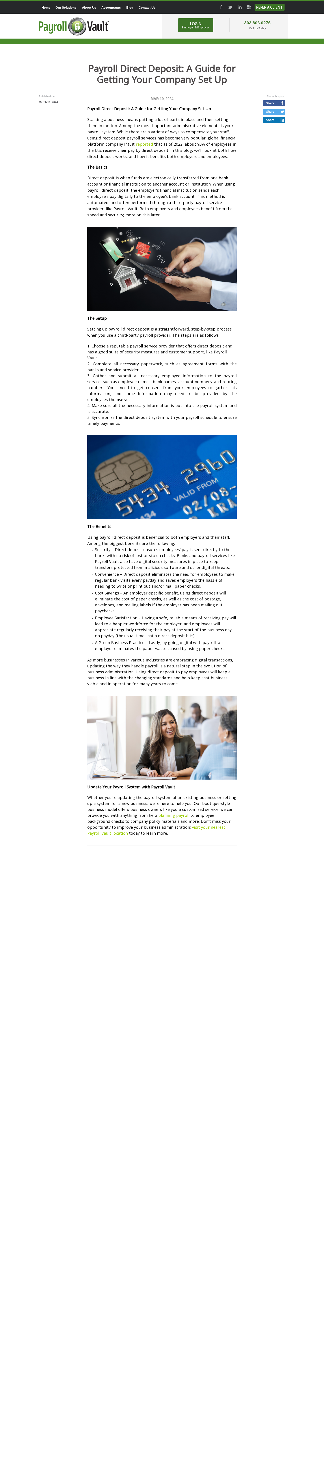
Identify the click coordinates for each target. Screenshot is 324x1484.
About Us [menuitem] (89, 7)
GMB (248, 7)
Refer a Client (269, 7)
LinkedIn (239, 7)
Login (196, 25)
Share (270, 103)
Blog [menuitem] (129, 7)
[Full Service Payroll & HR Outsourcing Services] (74, 26)
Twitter (230, 7)
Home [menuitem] (46, 7)
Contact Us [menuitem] (147, 7)
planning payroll (173, 815)
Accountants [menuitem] (111, 7)
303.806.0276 (257, 22)
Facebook (221, 7)
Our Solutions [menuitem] (66, 7)
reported (144, 144)
